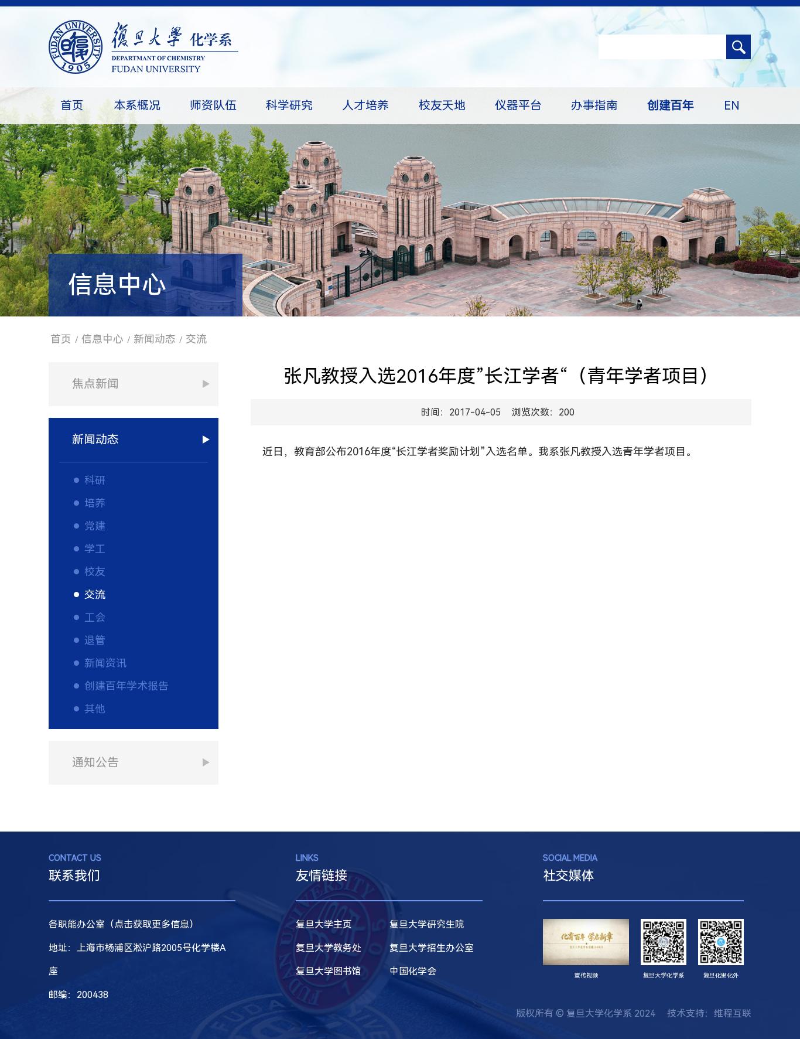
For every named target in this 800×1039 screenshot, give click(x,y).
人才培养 (365, 105)
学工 (94, 549)
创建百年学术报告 (126, 686)
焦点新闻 (95, 384)
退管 (94, 640)
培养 (94, 503)
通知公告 (95, 762)
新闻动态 (155, 339)
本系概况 (137, 105)
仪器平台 (518, 105)
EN (732, 105)
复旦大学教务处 (328, 947)
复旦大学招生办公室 (431, 947)
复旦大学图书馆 (328, 971)
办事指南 (594, 105)
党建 (94, 526)
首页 (72, 105)
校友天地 (442, 105)
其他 (94, 709)
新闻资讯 (105, 663)
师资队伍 (213, 105)
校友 (94, 572)
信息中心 (102, 339)
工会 (94, 617)
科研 (94, 480)
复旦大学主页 (324, 924)
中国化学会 (412, 971)
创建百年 (670, 105)
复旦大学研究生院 (426, 924)
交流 (196, 339)
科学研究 (289, 105)
